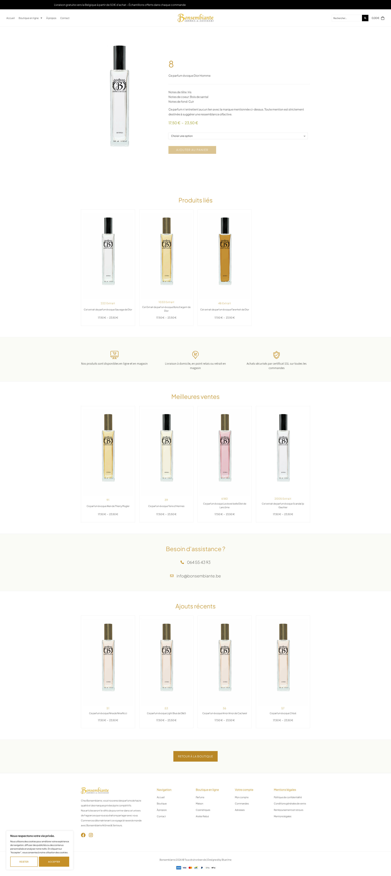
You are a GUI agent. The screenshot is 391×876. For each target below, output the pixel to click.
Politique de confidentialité (288, 797)
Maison (199, 803)
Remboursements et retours (288, 809)
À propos (51, 17)
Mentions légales (282, 816)
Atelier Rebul (202, 816)
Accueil (10, 17)
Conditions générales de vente (290, 803)
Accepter (54, 861)
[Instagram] (91, 835)
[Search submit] (365, 18)
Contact (64, 17)
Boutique (162, 803)
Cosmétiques (203, 809)
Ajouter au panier (192, 150)
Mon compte (241, 797)
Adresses (240, 809)
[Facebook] (83, 835)
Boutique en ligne (29, 17)
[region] (39, 850)
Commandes (242, 803)
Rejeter (23, 861)
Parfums (200, 797)
